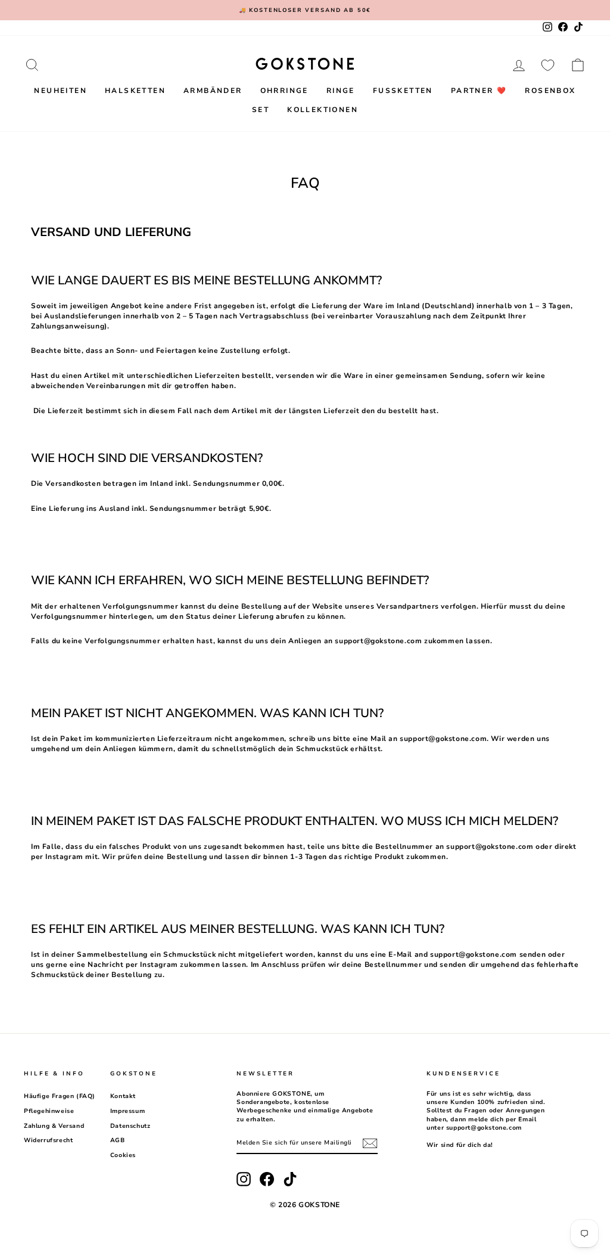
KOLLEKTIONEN (322, 109)
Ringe (340, 90)
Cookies (123, 1155)
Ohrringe (284, 90)
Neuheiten (60, 90)
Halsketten (135, 90)
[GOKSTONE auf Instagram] (243, 1179)
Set (260, 109)
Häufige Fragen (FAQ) (59, 1096)
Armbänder (212, 90)
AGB (117, 1140)
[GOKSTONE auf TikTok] (290, 1179)
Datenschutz (130, 1126)
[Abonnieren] (370, 1143)
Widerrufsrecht (48, 1140)
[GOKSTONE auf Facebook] (267, 1179)
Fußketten (403, 90)
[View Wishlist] (547, 65)
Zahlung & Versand (54, 1126)
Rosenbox (550, 90)
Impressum (127, 1111)
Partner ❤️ (479, 90)
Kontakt (123, 1096)
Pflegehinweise (49, 1111)
